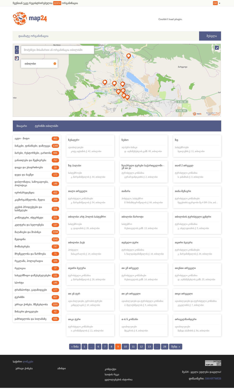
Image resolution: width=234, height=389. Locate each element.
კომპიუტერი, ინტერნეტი (36, 217)
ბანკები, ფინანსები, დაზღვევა (36, 145)
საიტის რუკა (111, 374)
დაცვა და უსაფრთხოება (36, 167)
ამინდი (61, 368)
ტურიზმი (36, 297)
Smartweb (213, 378)
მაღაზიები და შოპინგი (36, 232)
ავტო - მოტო (36, 138)
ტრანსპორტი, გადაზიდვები (36, 289)
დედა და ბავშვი (36, 174)
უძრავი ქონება (24, 368)
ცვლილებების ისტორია (111, 379)
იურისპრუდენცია (36, 192)
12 (141, 346)
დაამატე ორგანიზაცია (33, 35)
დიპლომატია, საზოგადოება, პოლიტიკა (36, 183)
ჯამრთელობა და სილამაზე (36, 319)
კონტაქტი (110, 369)
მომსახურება (36, 246)
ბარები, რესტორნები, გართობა (36, 153)
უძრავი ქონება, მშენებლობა (36, 304)
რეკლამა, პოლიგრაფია (36, 261)
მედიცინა (36, 239)
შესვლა (211, 35)
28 (164, 346)
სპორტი (36, 282)
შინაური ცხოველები (36, 311)
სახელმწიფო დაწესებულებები (36, 275)
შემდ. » (175, 346)
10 (125, 346)
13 (149, 346)
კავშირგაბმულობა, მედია (36, 199)
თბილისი (30, 63)
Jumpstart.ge (216, 115)
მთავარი (21, 125)
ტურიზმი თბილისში (46, 125)
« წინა (75, 346)
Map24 (218, 113)
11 (133, 346)
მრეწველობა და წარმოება (36, 253)
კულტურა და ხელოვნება (36, 224)
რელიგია (36, 268)
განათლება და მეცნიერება (36, 160)
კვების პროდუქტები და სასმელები (36, 209)
